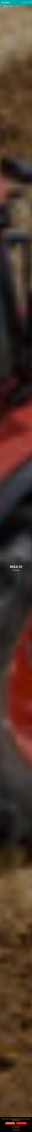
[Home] (1, 6)
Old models (11, 6)
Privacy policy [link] (16, 1130)
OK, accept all (10, 1123)
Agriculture (5, 6)
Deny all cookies (22, 1123)
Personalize (16, 1126)
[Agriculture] (5, 2)
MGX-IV (16, 6)
